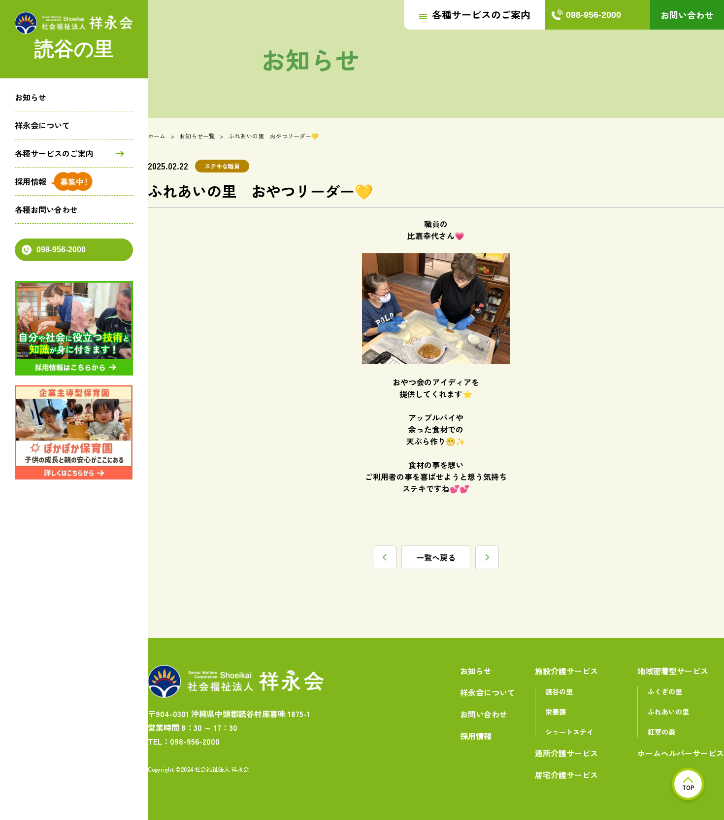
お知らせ (30, 97)
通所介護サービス (566, 753)
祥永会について (42, 125)
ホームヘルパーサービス (680, 753)
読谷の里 (559, 691)
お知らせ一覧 (197, 136)
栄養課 (555, 712)
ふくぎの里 (665, 691)
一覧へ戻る (436, 557)
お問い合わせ (687, 14)
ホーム (156, 136)
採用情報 (30, 181)
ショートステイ (569, 732)
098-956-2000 (61, 249)
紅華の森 (661, 732)
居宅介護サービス (566, 775)
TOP (688, 787)
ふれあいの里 (668, 712)
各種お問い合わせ (46, 209)
